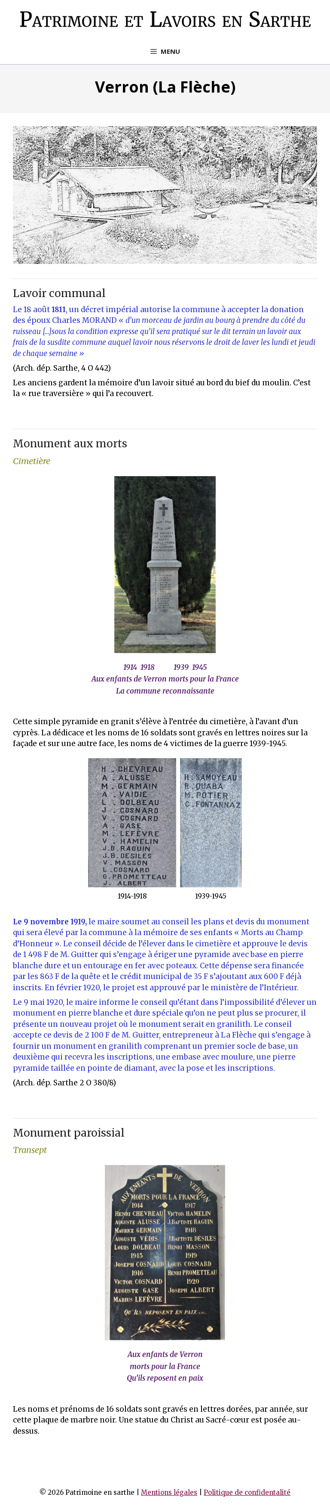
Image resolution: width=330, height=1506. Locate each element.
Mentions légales (169, 1492)
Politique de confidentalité (247, 1492)
